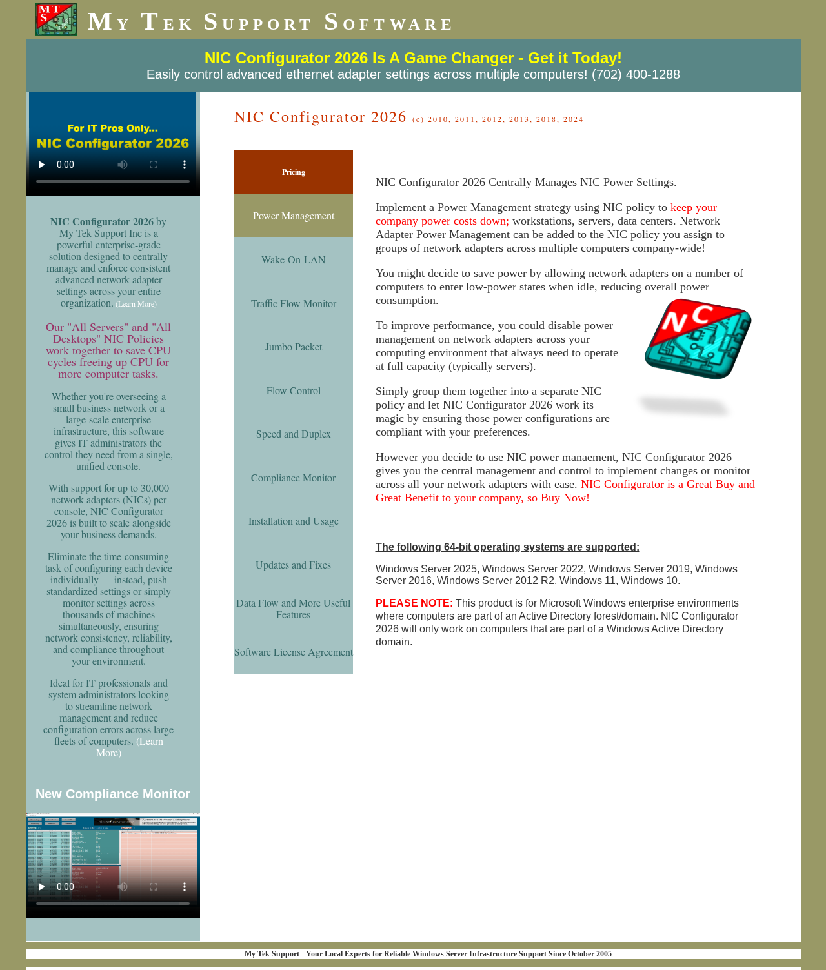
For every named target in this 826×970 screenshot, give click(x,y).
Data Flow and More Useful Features (293, 608)
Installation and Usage (293, 520)
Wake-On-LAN (293, 259)
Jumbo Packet (293, 346)
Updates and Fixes (293, 564)
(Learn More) (136, 303)
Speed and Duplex (293, 433)
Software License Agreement (293, 651)
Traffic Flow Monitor (293, 303)
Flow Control (294, 390)
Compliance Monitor (293, 477)
